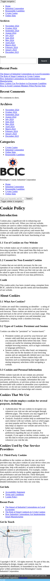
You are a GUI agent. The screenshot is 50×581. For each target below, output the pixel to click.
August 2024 (10, 33)
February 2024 (11, 47)
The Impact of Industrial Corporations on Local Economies (25, 74)
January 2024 (11, 50)
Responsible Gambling (15, 11)
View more (23, 578)
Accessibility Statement (15, 492)
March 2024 (10, 45)
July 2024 (9, 35)
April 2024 (10, 42)
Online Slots (10, 15)
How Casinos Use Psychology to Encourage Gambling (23, 83)
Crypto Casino (11, 13)
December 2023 (12, 52)
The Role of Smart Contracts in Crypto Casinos (20, 76)
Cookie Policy (11, 497)
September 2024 (12, 31)
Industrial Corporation (14, 8)
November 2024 (12, 26)
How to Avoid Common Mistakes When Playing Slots (23, 86)
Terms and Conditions (14, 494)
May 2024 (9, 40)
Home (8, 6)
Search (3, 57)
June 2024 (9, 38)
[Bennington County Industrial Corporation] (12, 175)
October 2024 (11, 28)
